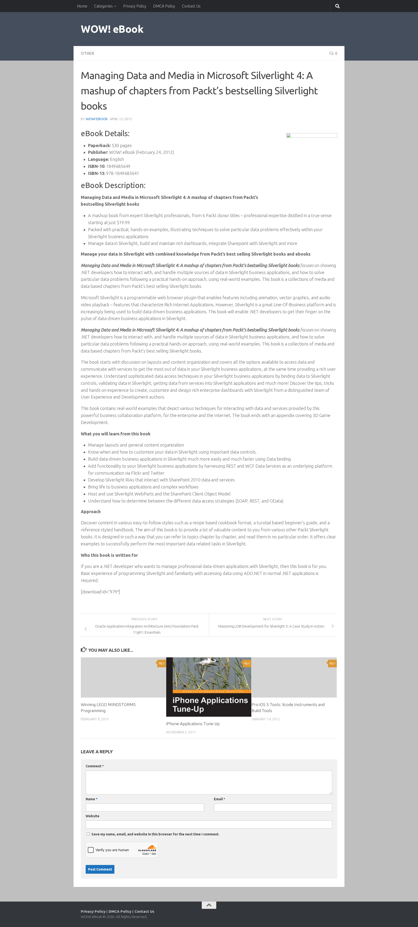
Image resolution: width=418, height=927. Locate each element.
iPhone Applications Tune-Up (193, 723)
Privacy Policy (134, 6)
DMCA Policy (164, 6)
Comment (95, 766)
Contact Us (191, 6)
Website (92, 816)
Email (219, 799)
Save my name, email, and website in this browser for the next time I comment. (155, 834)
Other (87, 53)
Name (91, 799)
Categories (103, 6)
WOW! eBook (112, 29)
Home (82, 6)
